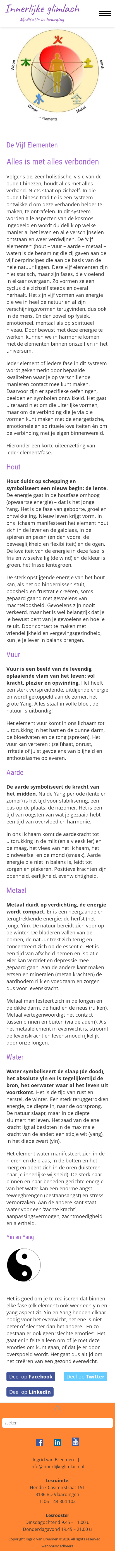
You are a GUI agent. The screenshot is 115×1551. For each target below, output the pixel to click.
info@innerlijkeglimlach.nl (57, 1466)
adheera (66, 1545)
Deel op (30, 1376)
